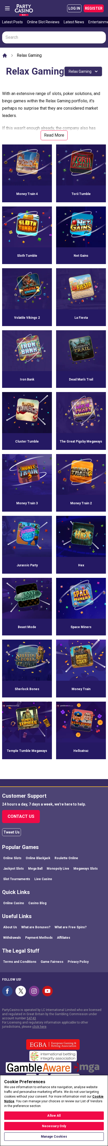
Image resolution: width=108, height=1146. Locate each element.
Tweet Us (11, 832)
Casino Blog (37, 903)
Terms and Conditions (19, 962)
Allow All (54, 1115)
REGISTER (93, 8)
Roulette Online (66, 858)
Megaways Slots (85, 868)
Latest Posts (12, 22)
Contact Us (21, 816)
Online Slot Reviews (43, 22)
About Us (10, 927)
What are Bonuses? (35, 927)
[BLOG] (24, 8)
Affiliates (63, 938)
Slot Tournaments (16, 879)
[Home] (4, 55)
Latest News (74, 22)
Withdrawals (12, 938)
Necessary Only (54, 1126)
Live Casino (43, 879)
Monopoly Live (58, 868)
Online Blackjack (38, 858)
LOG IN (74, 8)
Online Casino (13, 903)
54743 (31, 1018)
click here (39, 1026)
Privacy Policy (78, 962)
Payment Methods (39, 938)
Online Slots (12, 858)
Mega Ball (35, 868)
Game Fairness (52, 962)
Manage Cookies (54, 1136)
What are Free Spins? (71, 927)
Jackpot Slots (13, 868)
